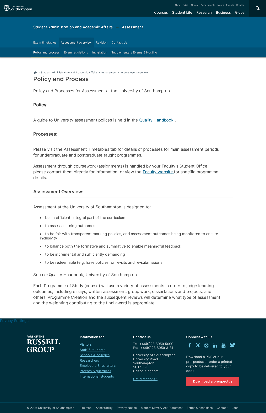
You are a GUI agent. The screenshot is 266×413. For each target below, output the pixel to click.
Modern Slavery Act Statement (162, 407)
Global (240, 12)
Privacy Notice (127, 407)
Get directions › (145, 379)
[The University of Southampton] (18, 8)
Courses (161, 12)
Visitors (86, 344)
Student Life (182, 12)
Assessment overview (76, 42)
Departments (208, 5)
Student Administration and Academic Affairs (73, 27)
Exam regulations (76, 52)
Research (204, 12)
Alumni (194, 5)
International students (97, 376)
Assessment (132, 27)
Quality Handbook (157, 120)
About (178, 5)
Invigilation (99, 52)
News (220, 5)
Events (230, 5)
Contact (240, 5)
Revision (101, 42)
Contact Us (119, 42)
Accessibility (104, 407)
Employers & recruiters (98, 365)
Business (223, 12)
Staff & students (92, 350)
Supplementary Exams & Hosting (134, 52)
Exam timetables (45, 42)
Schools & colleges (95, 355)
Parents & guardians (95, 371)
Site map (86, 407)
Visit (185, 5)
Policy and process (46, 52)
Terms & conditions (200, 407)
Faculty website (158, 171)
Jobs (235, 407)
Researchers (89, 360)
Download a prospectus (213, 381)
